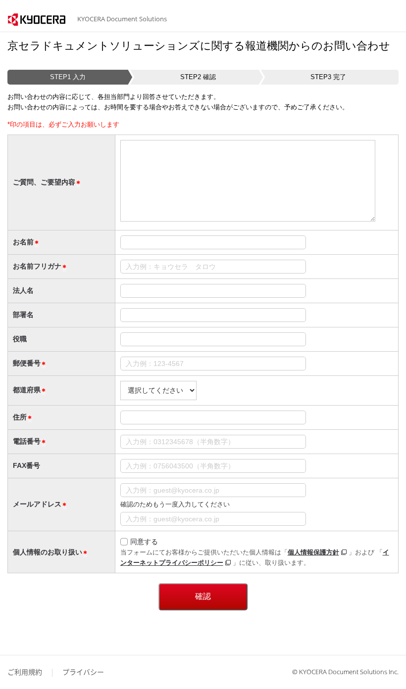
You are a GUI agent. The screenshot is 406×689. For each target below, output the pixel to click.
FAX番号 (26, 465)
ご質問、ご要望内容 (44, 182)
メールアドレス (37, 504)
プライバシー (83, 672)
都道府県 (27, 390)
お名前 (23, 242)
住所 (20, 417)
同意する (144, 542)
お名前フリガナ (37, 266)
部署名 (23, 315)
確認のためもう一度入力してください (175, 504)
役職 (20, 339)
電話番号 (27, 441)
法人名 (23, 290)
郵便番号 (27, 363)
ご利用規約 (24, 672)
